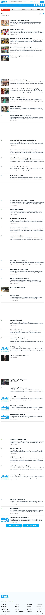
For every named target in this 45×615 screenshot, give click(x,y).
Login (42, 1)
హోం (4, 5)
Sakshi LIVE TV (30, 608)
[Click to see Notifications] (35, 2)
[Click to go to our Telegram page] (11, 601)
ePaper (31, 1)
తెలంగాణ (16, 5)
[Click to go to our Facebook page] (34, 5)
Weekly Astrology (40, 613)
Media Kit (17, 609)
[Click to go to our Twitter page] (38, 5)
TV (38, 1)
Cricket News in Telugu (5, 611)
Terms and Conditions (19, 611)
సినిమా (20, 5)
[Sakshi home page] (5, 596)
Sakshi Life (29, 609)
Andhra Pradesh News (5, 609)
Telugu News (39, 609)
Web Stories (39, 611)
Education (29, 606)
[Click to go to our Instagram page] (40, 5)
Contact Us (17, 608)
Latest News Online (40, 608)
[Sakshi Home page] (4, 2)
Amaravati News (4, 608)
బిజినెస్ (28, 5)
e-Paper (28, 613)
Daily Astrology (39, 606)
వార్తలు (7, 5)
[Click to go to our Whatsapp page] (36, 5)
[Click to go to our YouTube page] (41, 5)
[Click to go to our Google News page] (43, 5)
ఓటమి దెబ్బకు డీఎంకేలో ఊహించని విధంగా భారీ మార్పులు (26, 9)
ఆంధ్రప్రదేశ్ (11, 5)
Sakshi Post (29, 611)
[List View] (43, 14)
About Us (16, 606)
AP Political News (4, 606)
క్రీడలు (24, 5)
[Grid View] (40, 14)
